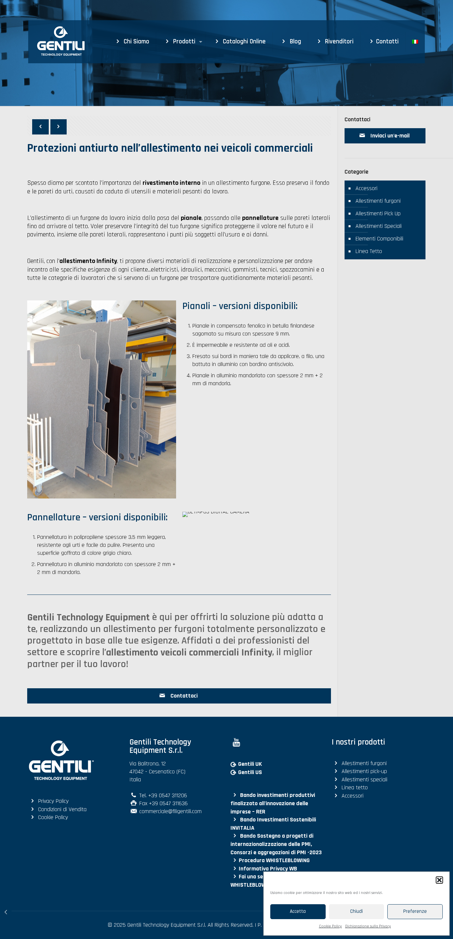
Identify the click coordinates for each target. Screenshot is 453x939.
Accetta (298, 911)
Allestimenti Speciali (379, 226)
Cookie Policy (330, 926)
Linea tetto (355, 788)
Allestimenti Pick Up (378, 213)
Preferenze (415, 911)
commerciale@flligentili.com (170, 811)
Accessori (366, 188)
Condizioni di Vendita (62, 809)
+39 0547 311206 (167, 795)
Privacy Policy (53, 801)
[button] (439, 880)
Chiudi (356, 911)
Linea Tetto (369, 251)
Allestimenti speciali (364, 779)
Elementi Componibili (379, 238)
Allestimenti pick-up (364, 771)
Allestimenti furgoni (378, 201)
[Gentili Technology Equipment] (56, 41)
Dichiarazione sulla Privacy (368, 926)
